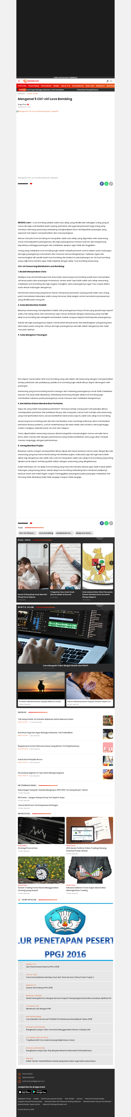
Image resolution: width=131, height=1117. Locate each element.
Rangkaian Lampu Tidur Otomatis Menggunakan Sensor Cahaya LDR (58, 1029)
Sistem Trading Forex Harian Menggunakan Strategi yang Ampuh (38, 889)
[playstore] (39, 1093)
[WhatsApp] (106, 184)
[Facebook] (102, 184)
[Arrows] (19, 563)
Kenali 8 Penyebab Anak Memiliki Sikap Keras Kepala (32, 595)
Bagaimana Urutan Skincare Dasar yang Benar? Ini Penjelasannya (48, 746)
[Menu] (19, 81)
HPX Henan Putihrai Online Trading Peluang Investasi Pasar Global (86, 849)
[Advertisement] (65, 38)
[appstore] (24, 1093)
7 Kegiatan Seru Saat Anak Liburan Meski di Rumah (62, 593)
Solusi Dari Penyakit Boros (61, 90)
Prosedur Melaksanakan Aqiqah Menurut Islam (40, 701)
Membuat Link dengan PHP (38, 1008)
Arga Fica (22, 104)
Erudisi (21, 93)
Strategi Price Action (28, 848)
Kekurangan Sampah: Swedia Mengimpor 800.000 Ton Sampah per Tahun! (53, 790)
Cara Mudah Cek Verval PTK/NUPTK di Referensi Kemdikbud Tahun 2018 (59, 1019)
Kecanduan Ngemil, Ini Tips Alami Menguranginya (41, 773)
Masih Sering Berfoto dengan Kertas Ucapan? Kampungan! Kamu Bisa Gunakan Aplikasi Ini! (68, 998)
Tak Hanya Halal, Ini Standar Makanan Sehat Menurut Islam (45, 719)
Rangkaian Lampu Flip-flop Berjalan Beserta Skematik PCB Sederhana (59, 1050)
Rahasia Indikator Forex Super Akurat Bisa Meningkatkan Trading (86, 889)
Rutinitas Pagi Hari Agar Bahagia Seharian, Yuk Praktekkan (45, 732)
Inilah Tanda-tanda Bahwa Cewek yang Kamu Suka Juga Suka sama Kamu (61, 1061)
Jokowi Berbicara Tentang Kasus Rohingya (38, 805)
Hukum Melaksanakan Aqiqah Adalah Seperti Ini (89, 701)
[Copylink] (111, 184)
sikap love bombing (85, 533)
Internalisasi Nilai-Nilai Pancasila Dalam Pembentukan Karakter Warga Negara (97, 594)
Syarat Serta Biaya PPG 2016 (39, 987)
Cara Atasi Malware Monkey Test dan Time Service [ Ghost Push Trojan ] (60, 977)
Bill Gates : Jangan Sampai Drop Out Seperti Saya (41, 797)
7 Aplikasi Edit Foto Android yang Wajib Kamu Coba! (50, 1040)
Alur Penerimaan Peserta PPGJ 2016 (42, 966)
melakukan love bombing (65, 533)
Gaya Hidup (33, 93)
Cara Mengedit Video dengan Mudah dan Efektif (65, 665)
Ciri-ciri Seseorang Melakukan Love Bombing (28, 533)
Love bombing (46, 533)
